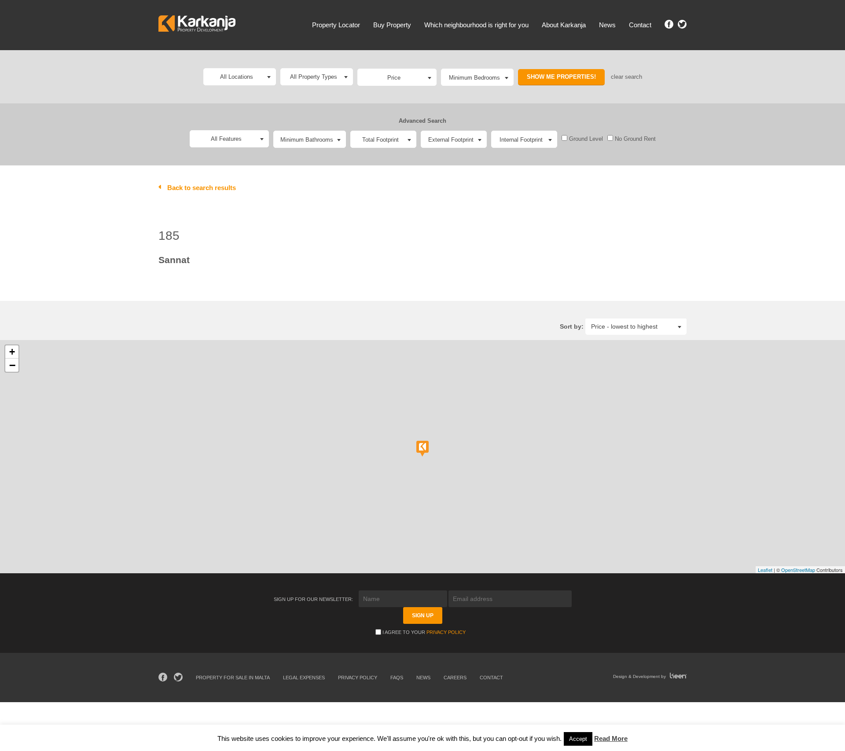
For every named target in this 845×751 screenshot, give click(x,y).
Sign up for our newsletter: (314, 599)
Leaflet (765, 569)
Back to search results (201, 187)
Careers (455, 677)
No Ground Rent (634, 139)
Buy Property (392, 25)
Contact (640, 25)
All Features (226, 139)
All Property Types (313, 76)
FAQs (396, 677)
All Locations (236, 76)
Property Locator (336, 25)
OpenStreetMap (798, 569)
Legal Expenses (304, 677)
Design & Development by (640, 676)
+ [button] (12, 351)
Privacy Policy (446, 632)
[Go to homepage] (196, 24)
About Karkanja (564, 25)
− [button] (12, 365)
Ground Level (585, 139)
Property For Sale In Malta (233, 677)
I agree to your (424, 632)
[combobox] (397, 77)
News (607, 25)
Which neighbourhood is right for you (476, 25)
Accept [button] (578, 739)
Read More (611, 738)
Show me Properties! (561, 76)
